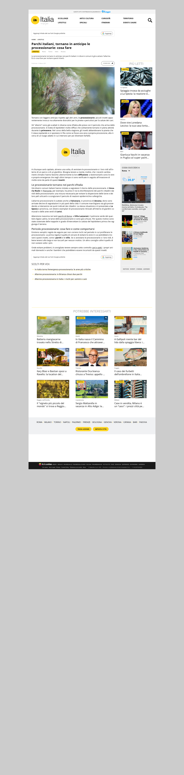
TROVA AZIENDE (83, 429)
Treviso (78, 368)
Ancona (63, 52)
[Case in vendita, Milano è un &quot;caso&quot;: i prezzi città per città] (130, 389)
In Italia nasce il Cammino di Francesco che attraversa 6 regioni (90, 342)
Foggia (116, 368)
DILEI (112, 464)
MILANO (48, 422)
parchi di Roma (65, 216)
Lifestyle (62, 22)
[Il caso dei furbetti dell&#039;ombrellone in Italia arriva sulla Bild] (130, 357)
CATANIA (127, 422)
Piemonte (47, 190)
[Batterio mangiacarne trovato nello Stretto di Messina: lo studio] (53, 325)
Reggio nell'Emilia (43, 400)
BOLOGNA (97, 422)
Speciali (83, 22)
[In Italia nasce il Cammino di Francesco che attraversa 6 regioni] (92, 325)
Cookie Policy (65, 467)
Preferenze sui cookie (76, 467)
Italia (56, 52)
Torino (50, 52)
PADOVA (143, 422)
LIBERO (54, 464)
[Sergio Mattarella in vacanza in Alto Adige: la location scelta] (92, 389)
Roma (44, 52)
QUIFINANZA (125, 464)
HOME (34, 39)
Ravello (39, 368)
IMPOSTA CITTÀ (100, 429)
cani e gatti (97, 247)
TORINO (57, 422)
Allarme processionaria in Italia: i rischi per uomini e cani (61, 279)
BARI (135, 422)
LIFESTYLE (40, 39)
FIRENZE (86, 422)
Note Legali (52, 467)
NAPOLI (66, 422)
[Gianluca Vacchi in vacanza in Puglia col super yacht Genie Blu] (136, 140)
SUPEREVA (142, 464)
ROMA (39, 422)
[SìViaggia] (106, 11)
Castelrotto (80, 400)
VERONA (117, 422)
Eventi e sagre (129, 22)
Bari (121, 152)
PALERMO (76, 422)
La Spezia (123, 87)
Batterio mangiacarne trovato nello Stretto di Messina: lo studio (49, 342)
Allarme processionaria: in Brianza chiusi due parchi (58, 274)
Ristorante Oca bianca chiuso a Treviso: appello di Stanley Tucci (90, 374)
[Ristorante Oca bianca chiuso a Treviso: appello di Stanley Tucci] (92, 357)
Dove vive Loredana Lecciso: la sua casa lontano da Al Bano (135, 125)
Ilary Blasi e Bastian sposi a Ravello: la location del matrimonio (51, 374)
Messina (40, 336)
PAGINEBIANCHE (97, 464)
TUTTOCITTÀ (106, 464)
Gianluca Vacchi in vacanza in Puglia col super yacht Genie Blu (135, 157)
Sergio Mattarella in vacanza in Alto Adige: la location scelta (89, 406)
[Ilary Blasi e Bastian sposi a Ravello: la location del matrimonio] (53, 357)
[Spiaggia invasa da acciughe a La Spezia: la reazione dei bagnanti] (136, 76)
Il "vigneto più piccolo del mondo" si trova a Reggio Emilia (50, 406)
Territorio (128, 18)
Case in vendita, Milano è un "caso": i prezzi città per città (128, 406)
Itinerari (105, 22)
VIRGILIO (60, 464)
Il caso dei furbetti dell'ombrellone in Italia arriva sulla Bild (127, 374)
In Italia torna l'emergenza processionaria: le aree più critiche (63, 269)
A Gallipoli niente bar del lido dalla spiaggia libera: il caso (128, 342)
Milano (122, 119)
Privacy (58, 467)
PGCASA (88, 464)
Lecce (116, 336)
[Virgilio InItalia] (42, 20)
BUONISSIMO (134, 464)
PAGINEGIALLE (68, 464)
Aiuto (84, 467)
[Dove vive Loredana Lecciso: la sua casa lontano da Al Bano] (136, 108)
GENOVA (108, 422)
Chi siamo (45, 467)
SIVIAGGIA (118, 464)
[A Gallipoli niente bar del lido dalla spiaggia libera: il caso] (130, 325)
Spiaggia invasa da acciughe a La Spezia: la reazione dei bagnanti (135, 93)
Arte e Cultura (87, 18)
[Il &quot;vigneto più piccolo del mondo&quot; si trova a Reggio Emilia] (53, 389)
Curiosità (105, 18)
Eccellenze (63, 18)
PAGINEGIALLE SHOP (79, 464)
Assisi (78, 336)
